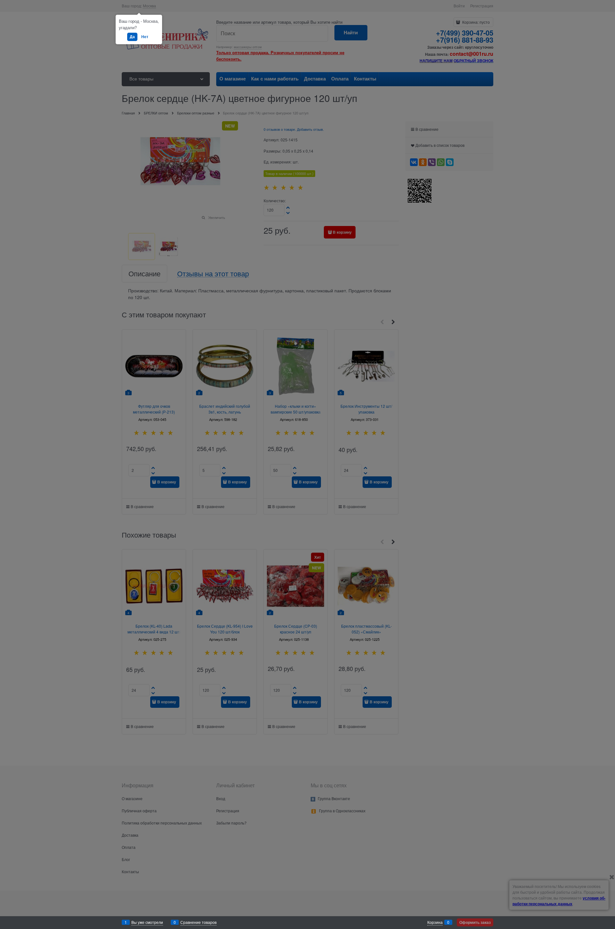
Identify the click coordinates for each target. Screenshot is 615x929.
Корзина (435, 922)
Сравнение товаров (198, 922)
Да (132, 36)
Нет (144, 36)
